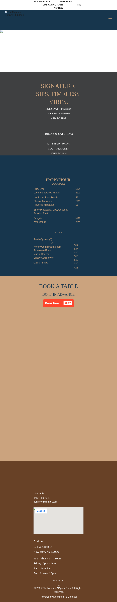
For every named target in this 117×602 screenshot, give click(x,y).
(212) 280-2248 (42, 498)
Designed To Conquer (65, 596)
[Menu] (110, 19)
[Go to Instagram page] (58, 586)
